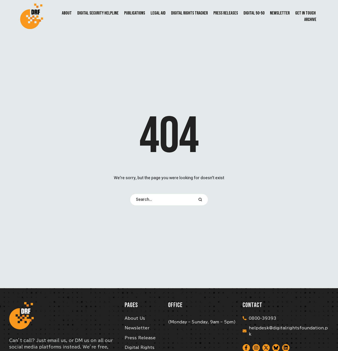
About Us (135, 318)
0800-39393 (262, 318)
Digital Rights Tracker (189, 13)
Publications (134, 13)
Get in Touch (305, 13)
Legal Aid (158, 13)
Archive (310, 19)
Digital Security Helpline (98, 13)
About (67, 13)
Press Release (140, 338)
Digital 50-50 (253, 13)
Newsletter (280, 13)
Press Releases (225, 13)
